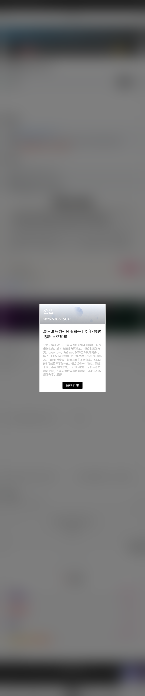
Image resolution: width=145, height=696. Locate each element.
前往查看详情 (72, 385)
